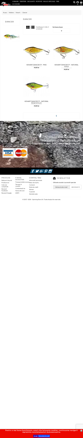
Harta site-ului (19, 190)
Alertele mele (33, 194)
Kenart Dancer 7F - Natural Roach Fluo (36, 102)
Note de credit (33, 187)
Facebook (35, 170)
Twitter (39, 170)
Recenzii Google (7, 193)
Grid (28, 27)
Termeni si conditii (18, 185)
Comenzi (32, 185)
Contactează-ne (20, 188)
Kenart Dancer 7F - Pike (37, 65)
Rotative (39, 1)
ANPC (17, 193)
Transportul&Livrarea (22, 182)
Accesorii (16, 4)
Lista (33, 28)
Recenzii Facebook (5, 190)
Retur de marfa (34, 182)
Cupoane (32, 191)
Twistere (23, 1)
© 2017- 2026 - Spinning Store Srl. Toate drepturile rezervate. (41, 199)
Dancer (9, 22)
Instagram (52, 170)
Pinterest (48, 170)
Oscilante (31, 1)
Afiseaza (25, 50)
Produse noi (5, 182)
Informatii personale (35, 180)
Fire (57, 1)
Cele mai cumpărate (5, 186)
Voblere (15, 1)
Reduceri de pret (7, 180)
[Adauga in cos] (19, 50)
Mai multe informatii (44, 436)
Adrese (31, 189)
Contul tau (35, 178)
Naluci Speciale (49, 1)
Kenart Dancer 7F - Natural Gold (66, 65)
